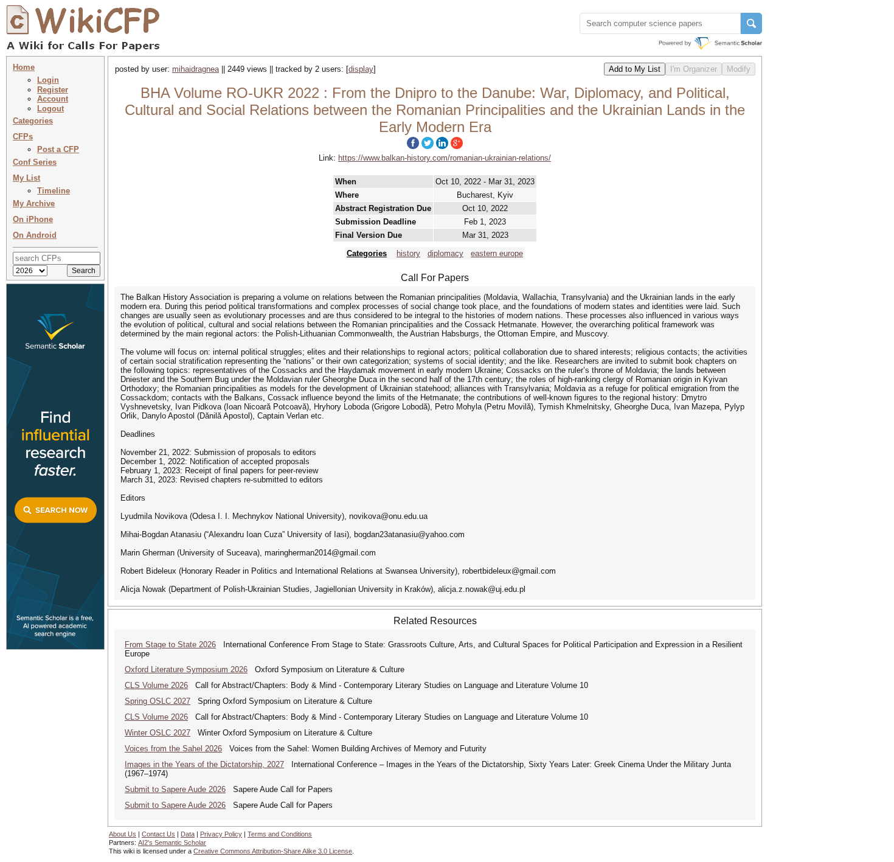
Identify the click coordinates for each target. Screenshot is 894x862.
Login (48, 80)
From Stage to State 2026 (170, 644)
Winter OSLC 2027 (157, 732)
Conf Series (35, 162)
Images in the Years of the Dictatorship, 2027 (204, 764)
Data (188, 834)
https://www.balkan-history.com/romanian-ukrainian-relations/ (444, 157)
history (408, 253)
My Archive (34, 203)
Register (52, 89)
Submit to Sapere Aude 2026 (175, 789)
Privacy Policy (221, 834)
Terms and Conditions (280, 834)
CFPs (23, 136)
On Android (35, 235)
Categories (33, 120)
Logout (50, 108)
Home (24, 67)
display (360, 69)
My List (26, 177)
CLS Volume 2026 (156, 685)
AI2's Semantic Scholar (172, 842)
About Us (122, 834)
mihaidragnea (195, 69)
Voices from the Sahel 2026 (173, 748)
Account (52, 98)
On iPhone (33, 219)
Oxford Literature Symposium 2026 (186, 669)
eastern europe (497, 253)
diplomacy (445, 253)
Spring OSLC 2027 (157, 701)
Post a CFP (58, 149)
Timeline (53, 190)
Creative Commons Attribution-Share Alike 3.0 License (272, 851)
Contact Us (158, 834)
